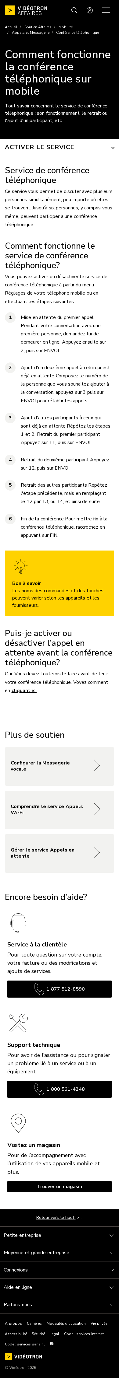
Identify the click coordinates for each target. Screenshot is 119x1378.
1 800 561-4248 (65, 1089)
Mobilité (66, 27)
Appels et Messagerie (30, 32)
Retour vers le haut (56, 1217)
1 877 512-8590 (65, 989)
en (52, 1343)
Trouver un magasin (59, 1186)
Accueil (11, 27)
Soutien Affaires (38, 27)
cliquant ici (24, 690)
